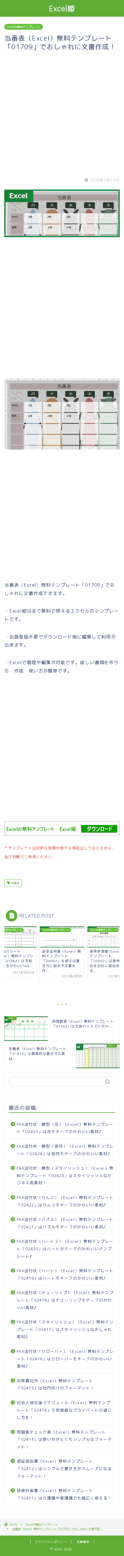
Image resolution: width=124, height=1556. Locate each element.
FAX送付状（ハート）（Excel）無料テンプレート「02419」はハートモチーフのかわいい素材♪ (65, 1274)
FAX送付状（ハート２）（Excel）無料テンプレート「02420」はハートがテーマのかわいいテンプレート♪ (65, 1248)
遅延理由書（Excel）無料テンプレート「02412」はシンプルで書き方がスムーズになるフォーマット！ (64, 1468)
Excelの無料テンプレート (23, 27)
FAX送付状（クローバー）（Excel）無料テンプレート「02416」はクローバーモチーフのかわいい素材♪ (65, 1359)
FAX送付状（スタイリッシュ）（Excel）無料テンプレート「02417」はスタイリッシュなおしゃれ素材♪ (65, 1329)
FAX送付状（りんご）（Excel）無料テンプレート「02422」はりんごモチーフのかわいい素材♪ (65, 1201)
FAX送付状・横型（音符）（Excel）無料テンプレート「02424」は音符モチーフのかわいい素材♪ (65, 1149)
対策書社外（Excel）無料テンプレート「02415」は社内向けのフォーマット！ (56, 1384)
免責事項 (83, 1542)
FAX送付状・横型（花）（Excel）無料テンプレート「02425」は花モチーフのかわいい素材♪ (65, 1127)
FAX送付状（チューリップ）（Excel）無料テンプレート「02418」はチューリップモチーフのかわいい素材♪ (65, 1300)
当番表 (14, 883)
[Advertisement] (62, 113)
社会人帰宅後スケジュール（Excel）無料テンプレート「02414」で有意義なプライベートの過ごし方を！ (64, 1410)
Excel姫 (62, 8)
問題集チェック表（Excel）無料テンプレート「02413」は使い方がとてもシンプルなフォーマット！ (64, 1439)
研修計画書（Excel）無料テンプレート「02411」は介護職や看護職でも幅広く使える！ (64, 1494)
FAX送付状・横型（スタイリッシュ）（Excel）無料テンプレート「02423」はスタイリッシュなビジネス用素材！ (65, 1175)
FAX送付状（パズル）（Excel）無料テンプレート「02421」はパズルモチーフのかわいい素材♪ (65, 1223)
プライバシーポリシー (51, 1542)
